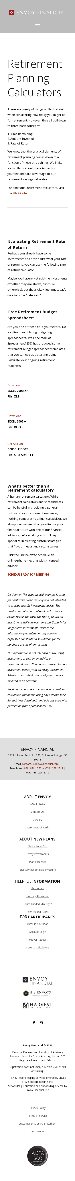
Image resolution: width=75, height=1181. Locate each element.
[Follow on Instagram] (41, 1023)
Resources (37, 888)
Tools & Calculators (37, 947)
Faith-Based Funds (38, 912)
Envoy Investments (37, 854)
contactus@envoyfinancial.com (40, 764)
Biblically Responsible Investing (37, 869)
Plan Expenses (37, 862)
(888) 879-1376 (32, 768)
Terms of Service (37, 1115)
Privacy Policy (37, 1108)
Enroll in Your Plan (37, 924)
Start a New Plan (38, 846)
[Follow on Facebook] (34, 1023)
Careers (37, 819)
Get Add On (15, 444)
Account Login (37, 931)
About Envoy (37, 804)
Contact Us (37, 811)
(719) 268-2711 (54, 768)
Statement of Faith (37, 827)
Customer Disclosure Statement (37, 1123)
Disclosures (37, 1131)
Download (14, 385)
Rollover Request (37, 939)
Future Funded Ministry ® (38, 904)
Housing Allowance (37, 896)
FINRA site (20, 193)
